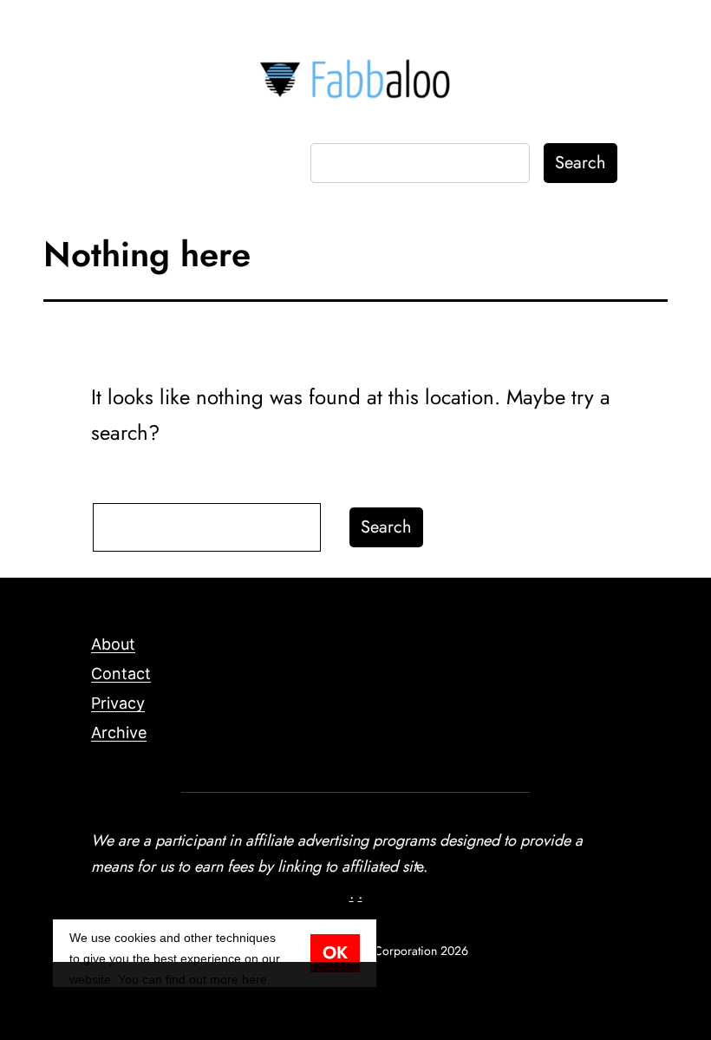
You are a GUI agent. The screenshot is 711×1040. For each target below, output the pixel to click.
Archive (119, 732)
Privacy (118, 703)
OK (335, 952)
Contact (121, 673)
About (113, 644)
